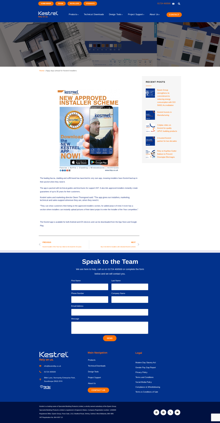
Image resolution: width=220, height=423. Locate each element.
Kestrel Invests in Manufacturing (164, 113)
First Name (76, 281)
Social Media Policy (143, 382)
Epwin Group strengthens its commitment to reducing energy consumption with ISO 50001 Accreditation (166, 97)
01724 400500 (164, 3)
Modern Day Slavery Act (145, 362)
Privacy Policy (141, 372)
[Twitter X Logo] (170, 412)
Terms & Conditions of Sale (146, 392)
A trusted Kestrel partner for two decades (167, 139)
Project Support (94, 377)
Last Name (116, 281)
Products (91, 360)
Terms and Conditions (144, 377)
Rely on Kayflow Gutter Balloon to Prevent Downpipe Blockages (166, 154)
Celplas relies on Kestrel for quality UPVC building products (167, 128)
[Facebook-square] (163, 412)
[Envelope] (177, 412)
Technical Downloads (97, 366)
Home (41, 71)
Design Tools (93, 372)
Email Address (77, 306)
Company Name (118, 293)
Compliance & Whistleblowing (147, 387)
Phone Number (77, 293)
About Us (92, 383)
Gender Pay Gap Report (145, 367)
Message (75, 319)
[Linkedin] (156, 412)
